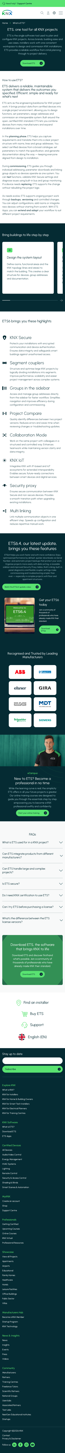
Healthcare (7, 1280)
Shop (4, 1206)
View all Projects (9, 1256)
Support (37, 1025)
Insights (5, 1345)
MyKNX (6, 1196)
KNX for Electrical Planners (14, 1108)
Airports (6, 1266)
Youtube (32, 1444)
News (4, 1340)
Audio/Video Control (11, 1154)
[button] (61, 300)
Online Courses (9, 1233)
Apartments (7, 1261)
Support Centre (24, 3)
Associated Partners (11, 1405)
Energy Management (12, 1159)
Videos (5, 1359)
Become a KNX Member (13, 1317)
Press (4, 1354)
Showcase (8, 1252)
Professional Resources (13, 1243)
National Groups (9, 1396)
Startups (6, 1419)
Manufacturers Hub (12, 1312)
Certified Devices (11, 1145)
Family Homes (8, 1275)
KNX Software (10, 1122)
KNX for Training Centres (13, 1113)
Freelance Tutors (10, 1386)
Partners (6, 1377)
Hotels (5, 1284)
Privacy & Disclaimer (11, 1438)
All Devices (7, 1150)
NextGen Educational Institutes (16, 1414)
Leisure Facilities (9, 1289)
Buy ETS (37, 1013)
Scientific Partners (10, 1391)
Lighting (6, 1168)
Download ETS (9, 1131)
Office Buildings (9, 1294)
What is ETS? (8, 1127)
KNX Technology (10, 1326)
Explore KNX (9, 1085)
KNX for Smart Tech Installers (15, 1104)
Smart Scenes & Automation (15, 1187)
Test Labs (6, 1410)
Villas (4, 1303)
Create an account (11, 1201)
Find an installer (36, 1002)
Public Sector (8, 1298)
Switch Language (54, 12)
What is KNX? (8, 1090)
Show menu (61, 12)
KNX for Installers (10, 1094)
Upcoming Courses (11, 1229)
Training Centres (10, 1382)
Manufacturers (9, 1372)
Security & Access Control (14, 1178)
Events (5, 1349)
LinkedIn (14, 1444)
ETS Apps (6, 1136)
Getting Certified (10, 1224)
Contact (6, 1435)
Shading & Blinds (10, 1182)
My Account (48, 12)
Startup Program (10, 1321)
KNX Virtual (7, 1238)
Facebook (20, 1444)
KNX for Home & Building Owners (17, 1099)
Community (8, 1368)
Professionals (9, 1219)
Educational (7, 1270)
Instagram (26, 1444)
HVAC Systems (9, 1164)
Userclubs (6, 1400)
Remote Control (9, 1173)
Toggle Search (42, 12)
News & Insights (11, 1335)
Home (5, 23)
